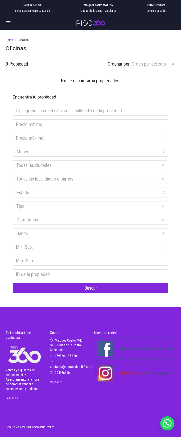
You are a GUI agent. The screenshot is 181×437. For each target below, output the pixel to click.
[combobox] (153, 64)
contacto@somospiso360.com (32, 10)
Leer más (12, 398)
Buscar (90, 288)
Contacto (56, 382)
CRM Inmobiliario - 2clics (40, 427)
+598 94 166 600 (32, 5)
